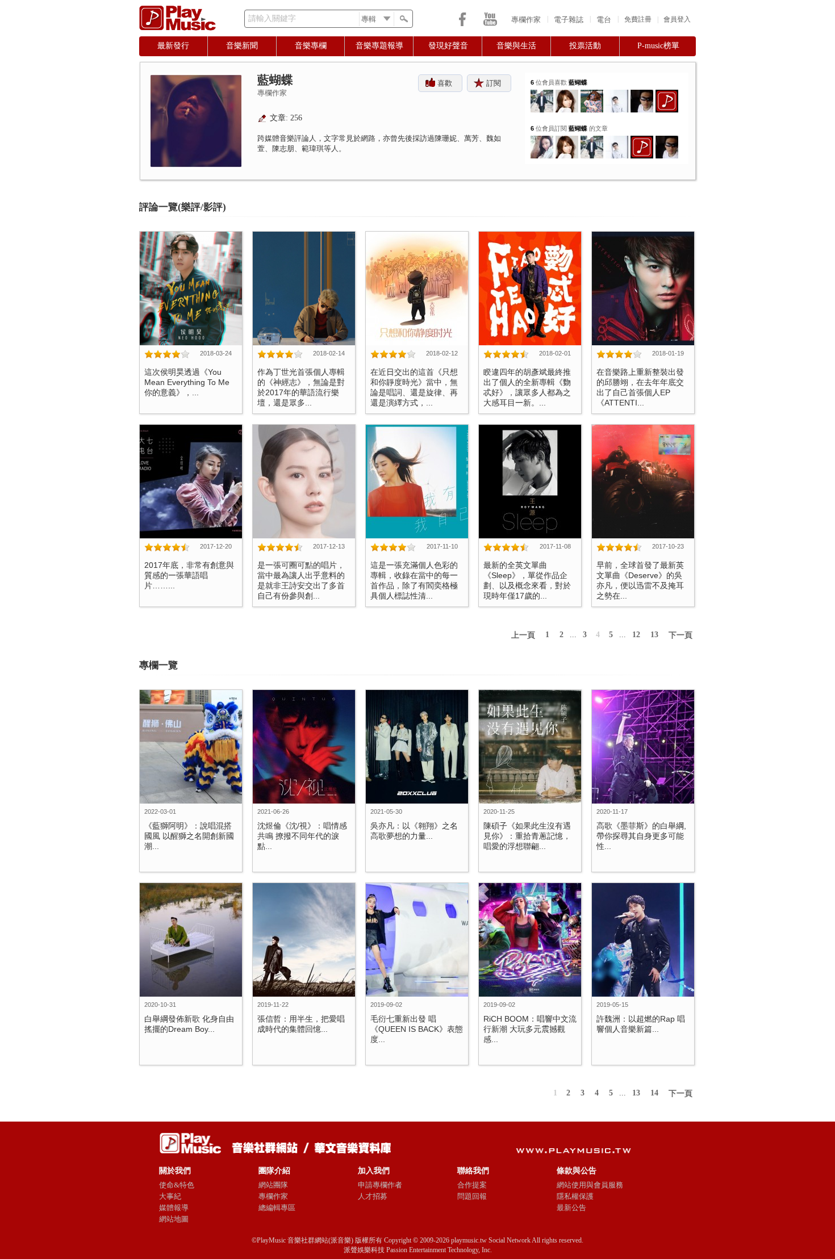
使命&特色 (176, 1185)
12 (636, 634)
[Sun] (567, 94)
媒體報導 (174, 1207)
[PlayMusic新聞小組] (667, 94)
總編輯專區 (276, 1207)
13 (654, 634)
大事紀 (170, 1196)
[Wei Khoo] (542, 94)
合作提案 (472, 1185)
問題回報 (472, 1196)
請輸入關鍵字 (272, 18)
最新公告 (571, 1207)
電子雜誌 (568, 19)
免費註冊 (638, 19)
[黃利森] (592, 94)
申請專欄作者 (380, 1185)
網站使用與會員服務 (590, 1185)
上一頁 (523, 635)
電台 (603, 19)
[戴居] (642, 94)
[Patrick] (617, 94)
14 (654, 1093)
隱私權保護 (575, 1196)
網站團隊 (273, 1185)
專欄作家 (526, 19)
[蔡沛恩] (542, 140)
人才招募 (372, 1196)
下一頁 (680, 635)
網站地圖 (174, 1219)
